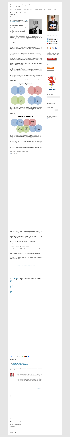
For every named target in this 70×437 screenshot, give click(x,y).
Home (11, 9)
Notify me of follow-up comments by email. (17, 421)
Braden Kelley (13, 369)
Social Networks (34, 368)
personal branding (23, 368)
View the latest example (50, 70)
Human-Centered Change (28, 9)
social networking (29, 368)
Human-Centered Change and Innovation (23, 5)
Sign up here (16, 278)
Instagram (22, 381)
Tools (45, 9)
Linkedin (37, 380)
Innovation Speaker (18, 9)
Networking (19, 368)
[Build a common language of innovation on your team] (26, 270)
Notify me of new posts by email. (15, 424)
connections (15, 368)
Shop (55, 9)
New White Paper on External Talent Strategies (20, 364)
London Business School (27, 380)
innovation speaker (32, 375)
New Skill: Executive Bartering (15, 386)
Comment (12, 395)
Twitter (40, 380)
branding (11, 368)
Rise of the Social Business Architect (18, 363)
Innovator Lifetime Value (16, 362)
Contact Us (50, 9)
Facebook (18, 381)
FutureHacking (19, 376)
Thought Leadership (38, 9)
